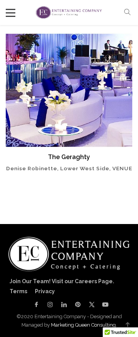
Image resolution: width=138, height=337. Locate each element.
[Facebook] (36, 304)
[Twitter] (92, 304)
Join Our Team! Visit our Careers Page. (62, 281)
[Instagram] (50, 304)
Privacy (45, 291)
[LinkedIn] (64, 304)
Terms (18, 291)
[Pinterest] (78, 304)
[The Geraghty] (69, 90)
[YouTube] (103, 304)
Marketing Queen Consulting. (84, 325)
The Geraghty (69, 157)
